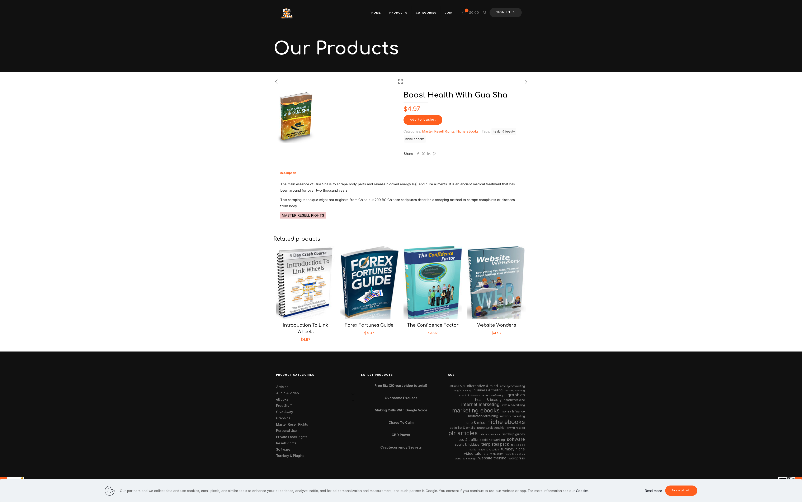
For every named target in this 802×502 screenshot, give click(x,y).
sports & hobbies (467, 444)
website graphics (515, 454)
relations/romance (490, 434)
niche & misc (474, 422)
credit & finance (469, 395)
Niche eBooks (467, 131)
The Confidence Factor (433, 325)
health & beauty (504, 131)
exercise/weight (493, 395)
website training (492, 458)
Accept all (681, 490)
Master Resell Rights (438, 131)
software (516, 439)
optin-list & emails (462, 428)
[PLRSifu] (286, 12)
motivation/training (483, 416)
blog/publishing (462, 390)
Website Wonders (496, 325)
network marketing (512, 416)
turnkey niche (513, 449)
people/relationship (491, 428)
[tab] (288, 173)
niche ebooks (415, 139)
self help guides (513, 434)
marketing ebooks (476, 410)
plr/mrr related (516, 427)
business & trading (488, 390)
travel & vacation (488, 449)
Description (288, 172)
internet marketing (480, 404)
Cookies (582, 491)
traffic (473, 449)
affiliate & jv (457, 386)
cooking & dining (515, 390)
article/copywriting (512, 386)
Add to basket (423, 119)
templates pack (495, 444)
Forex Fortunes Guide (369, 325)
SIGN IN (503, 12)
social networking (492, 440)
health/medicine (514, 400)
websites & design (465, 458)
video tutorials (476, 453)
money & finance (513, 411)
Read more (653, 491)
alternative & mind (482, 386)
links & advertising (513, 405)
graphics (516, 394)
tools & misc (518, 444)
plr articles (463, 433)
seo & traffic (468, 440)
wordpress (517, 458)
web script (496, 454)
